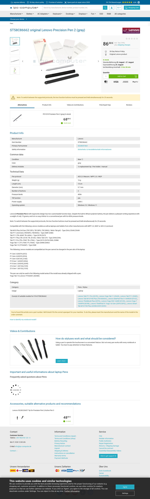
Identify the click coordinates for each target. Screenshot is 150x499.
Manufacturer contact (62, 446)
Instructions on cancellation (64, 453)
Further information (72, 491)
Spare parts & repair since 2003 (78, 2)
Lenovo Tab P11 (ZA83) (128, 296)
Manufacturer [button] (15, 14)
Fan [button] (92, 14)
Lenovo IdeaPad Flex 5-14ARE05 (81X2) (122, 299)
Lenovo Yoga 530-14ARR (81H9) (113, 301)
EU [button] (118, 8)
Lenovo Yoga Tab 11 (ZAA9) (109, 296)
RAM (109, 14)
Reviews (129, 105)
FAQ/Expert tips (105, 105)
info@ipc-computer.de (23, 446)
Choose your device (17, 19)
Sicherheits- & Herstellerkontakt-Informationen (94, 149)
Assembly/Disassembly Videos (110, 451)
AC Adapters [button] (43, 14)
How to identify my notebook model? (23, 319)
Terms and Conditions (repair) (65, 436)
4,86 (121, 2)
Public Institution (105, 441)
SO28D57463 (83, 146)
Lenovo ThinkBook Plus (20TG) (89, 301)
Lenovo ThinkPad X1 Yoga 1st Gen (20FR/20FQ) (108, 303)
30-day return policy (36, 2)
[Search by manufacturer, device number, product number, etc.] (105, 8)
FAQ (100, 436)
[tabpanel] (60, 61)
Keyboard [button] (57, 14)
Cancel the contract (106, 448)
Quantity (106, 72)
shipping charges (124, 45)
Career (101, 473)
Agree (125, 487)
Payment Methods (61, 458)
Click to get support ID (108, 456)
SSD (101, 14)
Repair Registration (106, 443)
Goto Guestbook (105, 471)
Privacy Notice (59, 443)
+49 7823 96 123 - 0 (23, 438)
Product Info (46, 105)
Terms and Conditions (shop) (64, 438)
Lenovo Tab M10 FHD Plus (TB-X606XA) (92, 299)
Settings (125, 493)
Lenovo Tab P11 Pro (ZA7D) (88, 296)
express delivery (19, 2)
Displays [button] (82, 14)
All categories (120, 14)
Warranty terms (60, 456)
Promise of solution (55, 2)
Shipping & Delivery (61, 451)
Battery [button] (29, 14)
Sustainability (104, 476)
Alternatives (22, 105)
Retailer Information (106, 438)
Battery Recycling (60, 441)
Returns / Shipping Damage (109, 446)
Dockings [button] (70, 14)
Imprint (57, 448)
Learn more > (61, 361)
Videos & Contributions (75, 105)
